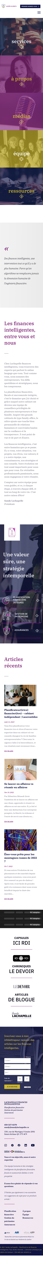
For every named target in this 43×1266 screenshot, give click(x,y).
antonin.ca (27, 1252)
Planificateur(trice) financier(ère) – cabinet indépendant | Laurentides (20, 713)
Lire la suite (8, 751)
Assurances (9, 1224)
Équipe (26, 1214)
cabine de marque (6, 1252)
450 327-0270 (10, 1125)
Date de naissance (8, 1079)
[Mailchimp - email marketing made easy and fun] (27, 1087)
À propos (27, 1211)
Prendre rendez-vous (29, 6)
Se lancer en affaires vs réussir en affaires (18, 785)
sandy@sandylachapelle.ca (16, 1127)
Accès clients (11, 6)
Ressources (28, 1218)
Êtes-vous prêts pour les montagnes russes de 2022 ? (20, 858)
